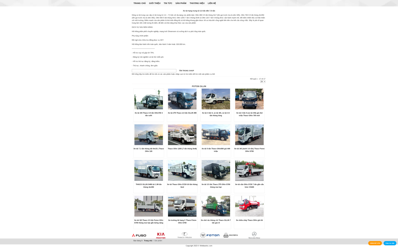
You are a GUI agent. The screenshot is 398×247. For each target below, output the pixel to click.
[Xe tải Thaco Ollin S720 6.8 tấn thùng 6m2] (182, 170)
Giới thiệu (154, 3)
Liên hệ (212, 3)
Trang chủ (139, 3)
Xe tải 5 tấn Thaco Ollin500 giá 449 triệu (216, 150)
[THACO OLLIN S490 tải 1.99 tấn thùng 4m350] (148, 170)
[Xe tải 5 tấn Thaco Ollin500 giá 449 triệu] (216, 134)
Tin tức (168, 3)
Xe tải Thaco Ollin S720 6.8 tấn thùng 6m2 (182, 185)
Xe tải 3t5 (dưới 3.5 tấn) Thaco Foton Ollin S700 (249, 150)
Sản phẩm (180, 3)
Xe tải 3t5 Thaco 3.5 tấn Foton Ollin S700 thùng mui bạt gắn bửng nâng (148, 221)
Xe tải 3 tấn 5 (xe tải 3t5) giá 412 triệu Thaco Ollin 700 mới (249, 114)
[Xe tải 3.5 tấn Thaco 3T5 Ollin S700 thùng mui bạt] (216, 170)
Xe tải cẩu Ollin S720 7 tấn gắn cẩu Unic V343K (249, 185)
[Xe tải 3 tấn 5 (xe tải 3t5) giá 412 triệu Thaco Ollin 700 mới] (249, 99)
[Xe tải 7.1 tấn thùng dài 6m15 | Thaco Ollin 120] (148, 134)
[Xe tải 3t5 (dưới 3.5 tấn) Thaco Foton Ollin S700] (249, 134)
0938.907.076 (375, 243)
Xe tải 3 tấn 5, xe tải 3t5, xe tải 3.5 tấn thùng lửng (216, 114)
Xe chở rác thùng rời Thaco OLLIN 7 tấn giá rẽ (216, 221)
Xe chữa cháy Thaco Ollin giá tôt (249, 220)
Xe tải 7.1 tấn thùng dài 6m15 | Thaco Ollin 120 (148, 150)
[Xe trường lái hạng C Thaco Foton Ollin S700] (182, 206)
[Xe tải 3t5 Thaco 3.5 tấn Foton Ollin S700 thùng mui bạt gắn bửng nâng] (148, 206)
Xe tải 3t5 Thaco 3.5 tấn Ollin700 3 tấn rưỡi (149, 114)
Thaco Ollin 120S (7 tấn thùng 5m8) (182, 149)
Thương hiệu (197, 3)
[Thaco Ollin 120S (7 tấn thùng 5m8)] (182, 134)
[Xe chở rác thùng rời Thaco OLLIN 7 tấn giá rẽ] (216, 206)
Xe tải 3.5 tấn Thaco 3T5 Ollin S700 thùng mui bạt (216, 185)
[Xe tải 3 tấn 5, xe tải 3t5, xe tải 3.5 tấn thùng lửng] (216, 99)
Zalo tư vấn (390, 243)
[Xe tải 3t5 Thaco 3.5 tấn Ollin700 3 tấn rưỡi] (148, 99)
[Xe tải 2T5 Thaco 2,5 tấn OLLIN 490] (182, 99)
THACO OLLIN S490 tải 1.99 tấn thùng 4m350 (149, 185)
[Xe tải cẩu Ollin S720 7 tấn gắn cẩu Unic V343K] (249, 170)
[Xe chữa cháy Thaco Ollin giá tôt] (249, 206)
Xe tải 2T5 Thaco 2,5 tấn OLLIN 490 (182, 113)
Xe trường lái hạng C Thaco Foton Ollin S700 (182, 221)
